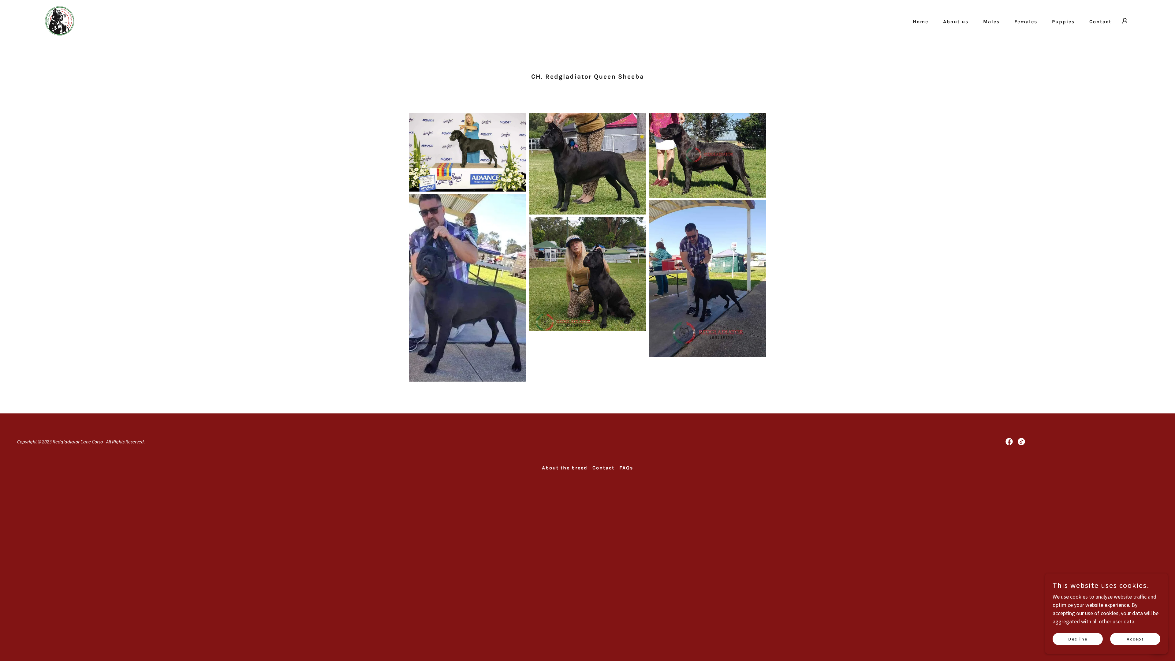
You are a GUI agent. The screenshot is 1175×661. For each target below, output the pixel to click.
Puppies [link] (1063, 21)
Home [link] (920, 21)
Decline (1077, 639)
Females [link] (1025, 21)
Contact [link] (1100, 21)
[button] (1125, 21)
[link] (59, 20)
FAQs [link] (626, 468)
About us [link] (955, 21)
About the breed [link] (565, 468)
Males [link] (991, 21)
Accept (1135, 639)
